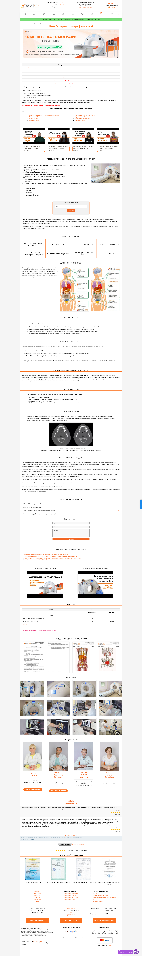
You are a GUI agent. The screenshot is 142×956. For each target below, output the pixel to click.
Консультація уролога (70, 899)
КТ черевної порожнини (109, 244)
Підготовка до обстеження (82, 117)
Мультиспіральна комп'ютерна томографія (33, 253)
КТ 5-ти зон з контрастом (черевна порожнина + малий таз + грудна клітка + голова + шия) (45, 83)
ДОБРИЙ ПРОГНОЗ (38, 941)
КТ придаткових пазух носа (58, 253)
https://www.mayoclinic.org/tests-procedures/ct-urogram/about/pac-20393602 (46, 554)
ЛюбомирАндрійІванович (84, 774)
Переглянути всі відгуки (78, 844)
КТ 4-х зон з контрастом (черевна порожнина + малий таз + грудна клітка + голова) (43, 80)
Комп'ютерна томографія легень (84, 253)
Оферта (23, 927)
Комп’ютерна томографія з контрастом (32, 244)
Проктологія (73, 16)
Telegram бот (71, 914)
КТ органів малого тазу (83, 244)
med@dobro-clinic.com (85, 8)
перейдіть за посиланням (56, 87)
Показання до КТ (34, 118)
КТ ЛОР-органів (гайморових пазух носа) (32, 71)
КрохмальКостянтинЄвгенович (58, 774)
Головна (24, 16)
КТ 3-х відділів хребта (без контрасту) (31, 74)
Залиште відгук (65, 844)
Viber (71, 912)
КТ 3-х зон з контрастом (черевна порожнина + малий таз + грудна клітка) (41, 77)
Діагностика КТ (33, 117)
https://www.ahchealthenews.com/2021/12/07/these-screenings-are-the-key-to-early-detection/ (50, 556)
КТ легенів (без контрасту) (29, 68)
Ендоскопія (92, 16)
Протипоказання (34, 120)
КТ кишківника (58, 244)
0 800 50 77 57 (111, 3)
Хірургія (63, 16)
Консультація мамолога (70, 895)
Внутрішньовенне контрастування (85, 115)
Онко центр (34, 16)
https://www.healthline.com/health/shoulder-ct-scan (38, 560)
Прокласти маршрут (37, 920)
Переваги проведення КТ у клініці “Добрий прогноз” (44, 115)
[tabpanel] (34, 140)
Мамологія (53, 16)
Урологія (82, 16)
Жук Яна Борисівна (32, 774)
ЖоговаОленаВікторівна (109, 774)
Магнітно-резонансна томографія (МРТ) (104, 897)
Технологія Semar (80, 120)
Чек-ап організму (98, 901)
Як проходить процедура (82, 118)
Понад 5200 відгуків (71, 803)
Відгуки (71, 801)
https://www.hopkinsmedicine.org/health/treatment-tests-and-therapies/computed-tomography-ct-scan (53, 558)
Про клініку (37, 891)
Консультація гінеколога (71, 893)
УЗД (94, 899)
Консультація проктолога (71, 897)
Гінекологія (44, 16)
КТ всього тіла (109, 253)
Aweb (110, 945)
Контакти (111, 16)
